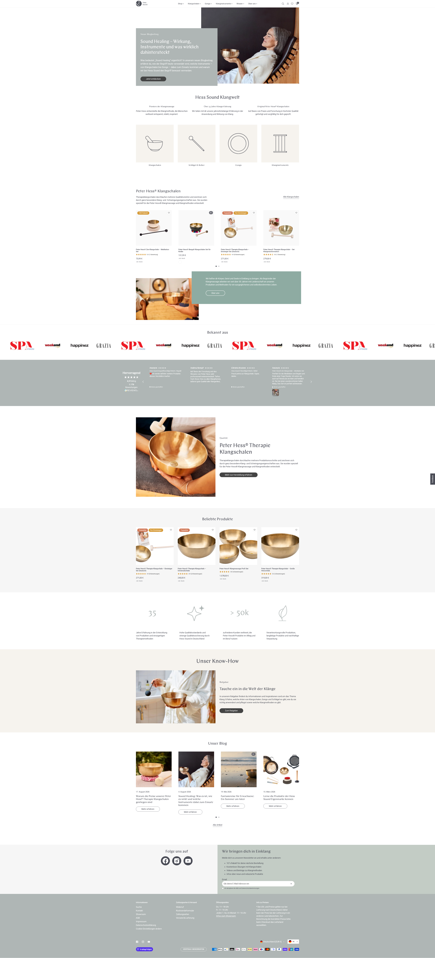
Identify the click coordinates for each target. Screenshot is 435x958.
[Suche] (283, 3)
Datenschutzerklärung (146, 925)
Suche (139, 907)
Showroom (141, 914)
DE (293, 941)
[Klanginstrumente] (280, 143)
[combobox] (293, 941)
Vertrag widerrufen (193, 949)
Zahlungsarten (182, 914)
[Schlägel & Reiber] (196, 143)
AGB (237, 888)
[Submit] (291, 883)
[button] (297, 3)
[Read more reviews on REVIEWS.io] (131, 390)
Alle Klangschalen (291, 197)
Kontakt (139, 910)
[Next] (290, 76)
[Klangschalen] (155, 143)
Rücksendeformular (185, 910)
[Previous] (272, 76)
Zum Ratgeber (231, 710)
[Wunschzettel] (292, 3)
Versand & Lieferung (185, 918)
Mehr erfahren (147, 809)
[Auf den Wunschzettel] (169, 213)
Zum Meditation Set (155, 79)
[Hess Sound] (141, 3)
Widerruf (180, 907)
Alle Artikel (217, 825)
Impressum (141, 921)
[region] (227, 381)
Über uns (215, 293)
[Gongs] (238, 143)
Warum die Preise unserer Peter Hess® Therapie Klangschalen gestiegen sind (153, 799)
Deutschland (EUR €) (272, 941)
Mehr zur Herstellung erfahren (238, 475)
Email (224, 879)
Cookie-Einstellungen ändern (149, 929)
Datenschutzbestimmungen (250, 888)
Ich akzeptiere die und (241, 888)
